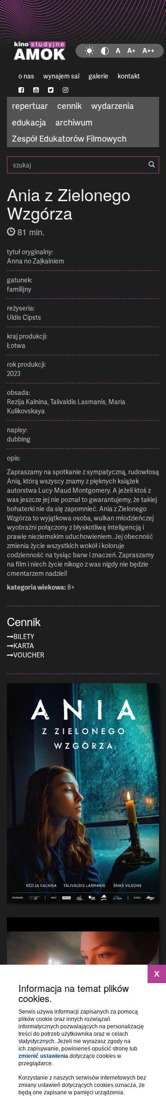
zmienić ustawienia (43, 1056)
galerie (98, 76)
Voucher (28, 654)
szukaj (83, 164)
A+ (131, 50)
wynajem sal (61, 76)
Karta (23, 645)
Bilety (23, 636)
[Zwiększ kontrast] (105, 50)
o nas (26, 76)
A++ (148, 50)
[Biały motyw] (89, 50)
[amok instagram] (65, 90)
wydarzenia (112, 105)
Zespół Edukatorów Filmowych (69, 138)
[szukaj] (152, 165)
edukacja (29, 122)
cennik (69, 105)
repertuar (30, 105)
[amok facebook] (21, 90)
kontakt (129, 76)
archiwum (74, 122)
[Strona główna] (83, 34)
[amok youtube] (36, 90)
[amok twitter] (50, 90)
